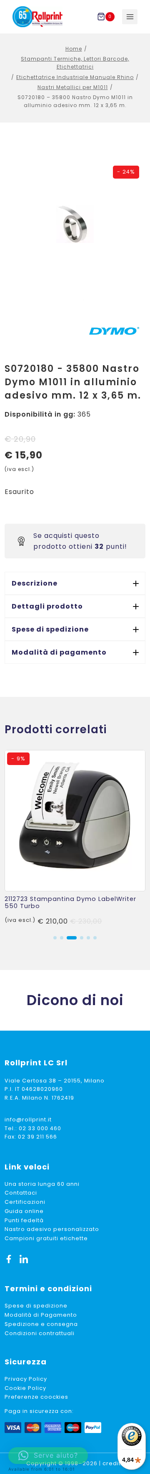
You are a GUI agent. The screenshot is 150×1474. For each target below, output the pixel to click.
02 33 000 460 (40, 1128)
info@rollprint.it (28, 1119)
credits (113, 1463)
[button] (75, 583)
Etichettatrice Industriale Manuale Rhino (75, 77)
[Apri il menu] (130, 17)
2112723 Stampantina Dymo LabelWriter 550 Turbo (70, 902)
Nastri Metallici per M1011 (73, 87)
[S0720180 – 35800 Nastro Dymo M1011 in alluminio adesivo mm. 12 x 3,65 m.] (75, 224)
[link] (75, 838)
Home (73, 48)
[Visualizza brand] (114, 330)
